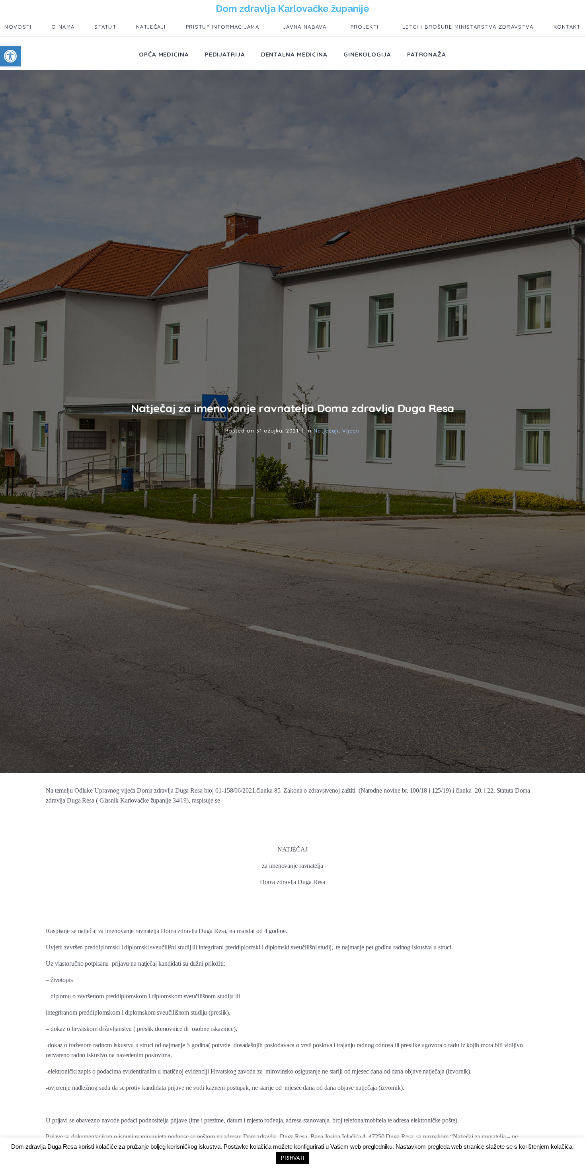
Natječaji (151, 26)
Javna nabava (305, 26)
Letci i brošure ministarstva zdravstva (467, 26)
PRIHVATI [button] (292, 1158)
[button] (10, 56)
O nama (62, 26)
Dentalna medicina (294, 54)
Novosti (17, 26)
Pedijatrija (225, 54)
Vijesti (351, 430)
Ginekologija (367, 54)
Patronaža (426, 54)
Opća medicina (164, 54)
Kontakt (567, 26)
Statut (105, 26)
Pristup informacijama (222, 26)
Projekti (364, 26)
